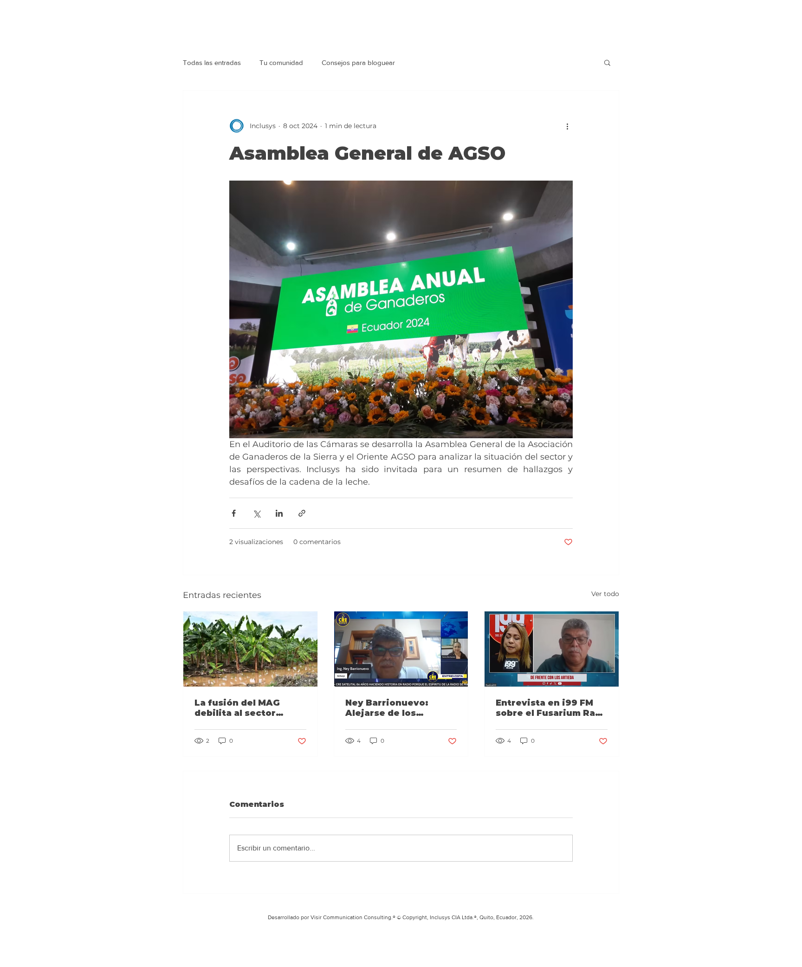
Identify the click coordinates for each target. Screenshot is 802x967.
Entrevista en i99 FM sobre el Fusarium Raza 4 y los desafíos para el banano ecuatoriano (551, 708)
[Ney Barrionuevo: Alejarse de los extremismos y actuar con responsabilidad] (401, 649)
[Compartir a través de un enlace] (302, 513)
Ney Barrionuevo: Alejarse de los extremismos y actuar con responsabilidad (396, 708)
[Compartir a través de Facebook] (233, 513)
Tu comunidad (281, 62)
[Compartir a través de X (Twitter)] (256, 513)
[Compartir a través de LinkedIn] (279, 513)
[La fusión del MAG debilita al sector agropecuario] (250, 649)
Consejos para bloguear (358, 62)
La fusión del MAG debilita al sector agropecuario (237, 708)
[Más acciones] (567, 125)
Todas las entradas (212, 62)
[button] (607, 62)
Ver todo (605, 594)
